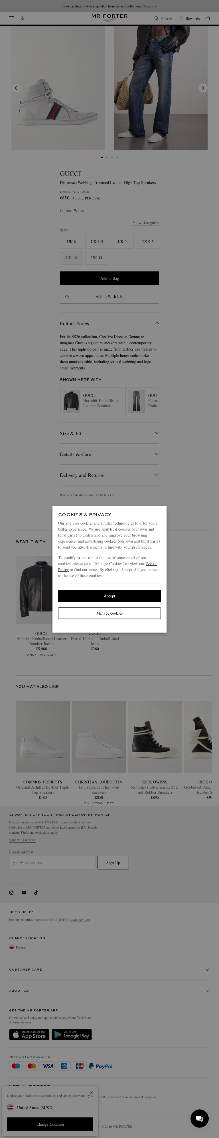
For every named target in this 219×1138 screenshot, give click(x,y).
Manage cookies (109, 613)
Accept (109, 596)
